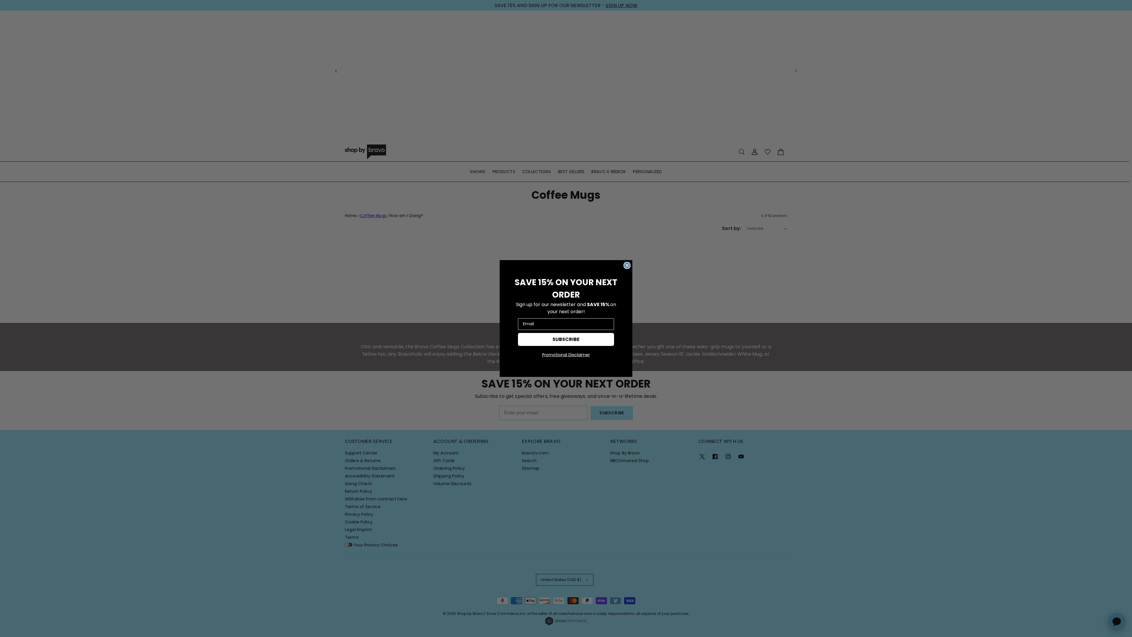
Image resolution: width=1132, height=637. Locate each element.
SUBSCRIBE (566, 339)
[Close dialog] (627, 265)
